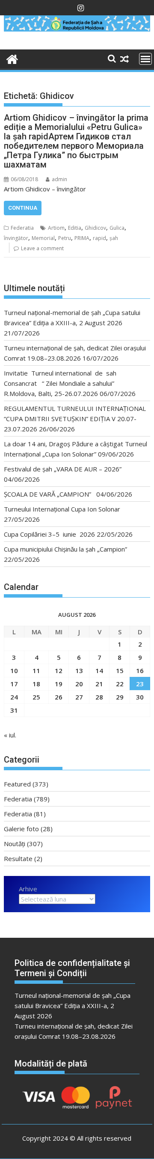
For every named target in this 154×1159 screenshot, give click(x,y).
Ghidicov (95, 227)
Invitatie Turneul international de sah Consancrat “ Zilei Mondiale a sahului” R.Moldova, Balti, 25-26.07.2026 (62, 383)
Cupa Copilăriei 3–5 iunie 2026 (49, 534)
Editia (74, 227)
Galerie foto (21, 828)
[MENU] (145, 59)
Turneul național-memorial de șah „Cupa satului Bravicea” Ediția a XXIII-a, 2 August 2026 (72, 1005)
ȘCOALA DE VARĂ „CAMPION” (49, 494)
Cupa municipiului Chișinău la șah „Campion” (65, 549)
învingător (16, 238)
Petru (64, 238)
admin (59, 179)
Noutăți (14, 843)
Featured (17, 784)
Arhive (28, 888)
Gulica (117, 227)
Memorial (43, 238)
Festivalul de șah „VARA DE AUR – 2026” (62, 469)
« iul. (10, 735)
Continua (22, 208)
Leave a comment (42, 248)
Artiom (56, 227)
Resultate (18, 858)
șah (114, 238)
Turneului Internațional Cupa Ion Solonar (62, 509)
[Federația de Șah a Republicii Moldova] (77, 29)
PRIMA (81, 238)
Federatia (22, 227)
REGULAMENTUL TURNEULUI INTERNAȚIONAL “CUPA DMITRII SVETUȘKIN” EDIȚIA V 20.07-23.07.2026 (75, 418)
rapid (99, 238)
